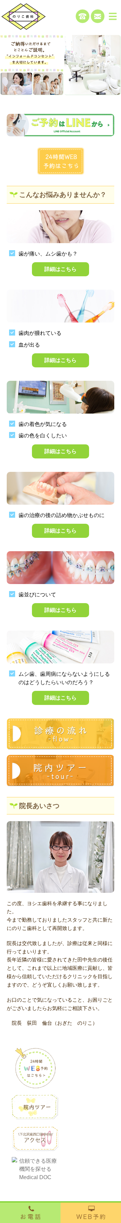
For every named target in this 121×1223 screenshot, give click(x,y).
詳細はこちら (60, 269)
